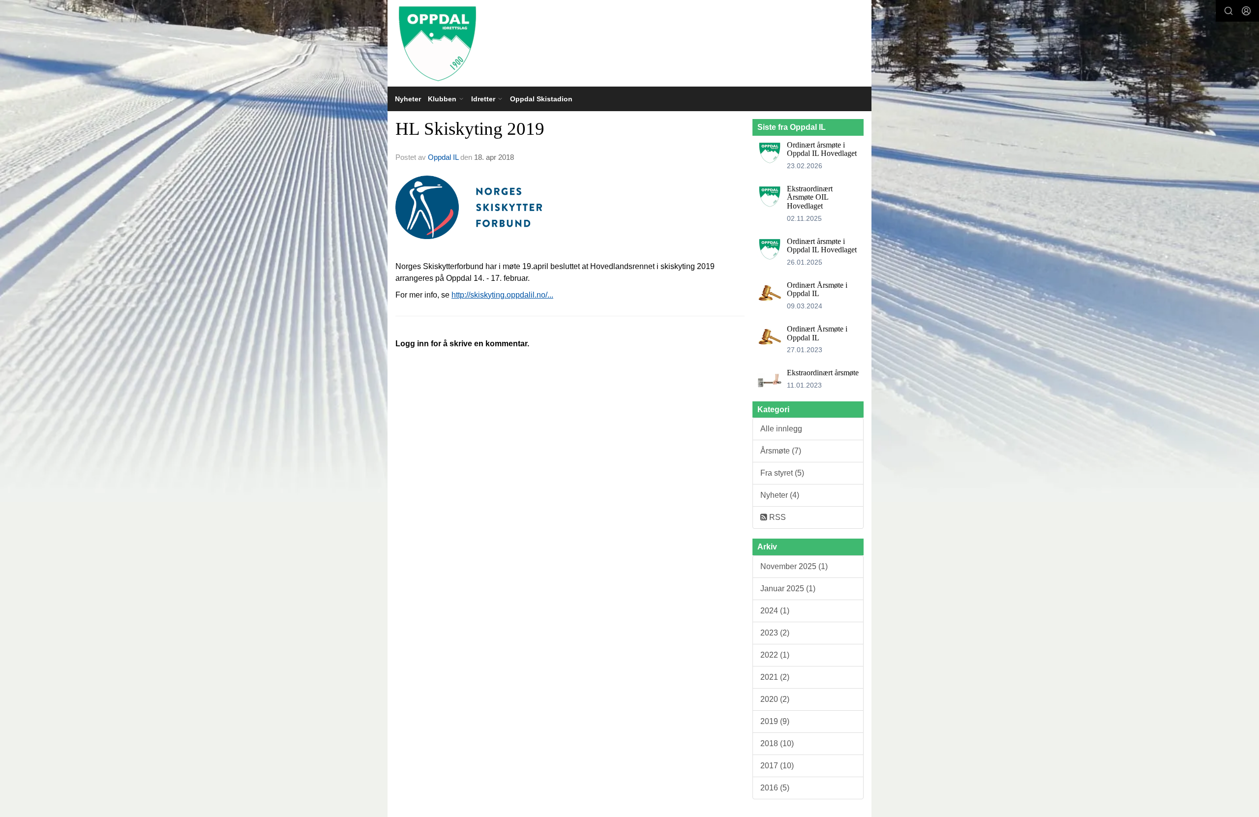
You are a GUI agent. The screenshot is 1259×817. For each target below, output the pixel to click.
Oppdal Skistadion (541, 99)
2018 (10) (777, 743)
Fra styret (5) (782, 473)
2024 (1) (774, 610)
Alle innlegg (781, 428)
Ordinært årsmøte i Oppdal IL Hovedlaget (822, 149)
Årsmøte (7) (780, 451)
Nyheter (408, 99)
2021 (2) (774, 677)
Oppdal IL (443, 157)
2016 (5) (774, 788)
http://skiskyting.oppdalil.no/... (502, 295)
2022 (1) (774, 655)
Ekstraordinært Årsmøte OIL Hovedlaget (810, 197)
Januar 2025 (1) (787, 588)
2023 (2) (774, 633)
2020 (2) (774, 699)
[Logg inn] (1246, 11)
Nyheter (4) (779, 495)
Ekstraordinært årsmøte (823, 372)
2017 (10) (777, 765)
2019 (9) (774, 721)
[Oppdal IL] (629, 43)
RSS (776, 517)
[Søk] (1228, 11)
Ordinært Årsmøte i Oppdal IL (817, 289)
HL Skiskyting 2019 (469, 129)
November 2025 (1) (794, 566)
